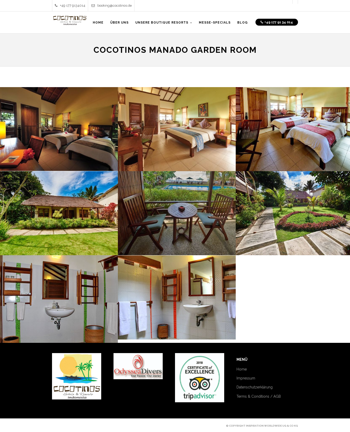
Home (241, 369)
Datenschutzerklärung (254, 387)
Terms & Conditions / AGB (258, 396)
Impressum (245, 378)
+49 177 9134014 (72, 5)
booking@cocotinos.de (114, 5)
